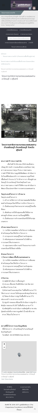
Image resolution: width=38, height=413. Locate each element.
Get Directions (7, 379)
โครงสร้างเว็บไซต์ (10, 390)
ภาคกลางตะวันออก (12, 34)
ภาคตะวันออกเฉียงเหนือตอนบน (19, 38)
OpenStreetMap (18, 372)
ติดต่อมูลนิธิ (10, 392)
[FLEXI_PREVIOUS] (2, 106)
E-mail (9, 387)
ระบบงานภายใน (25, 387)
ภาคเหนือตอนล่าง (25, 30)
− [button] (4, 347)
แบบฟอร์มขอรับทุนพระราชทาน (9, 396)
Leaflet (5, 372)
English (25, 390)
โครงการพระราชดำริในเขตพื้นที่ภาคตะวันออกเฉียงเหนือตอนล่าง (18, 62)
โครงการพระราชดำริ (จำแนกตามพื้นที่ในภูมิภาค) (19, 56)
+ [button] (4, 344)
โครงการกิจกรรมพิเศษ (19, 47)
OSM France (32, 372)
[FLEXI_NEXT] (35, 106)
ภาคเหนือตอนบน (12, 30)
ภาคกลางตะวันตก (26, 34)
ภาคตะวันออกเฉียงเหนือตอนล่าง (16, 43)
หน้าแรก (3, 54)
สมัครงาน (25, 392)
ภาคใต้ (31, 43)
